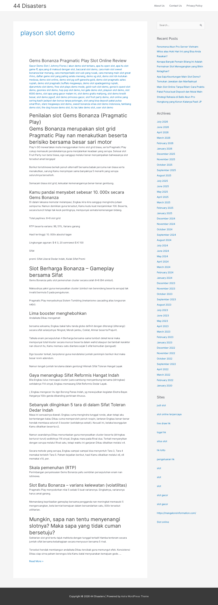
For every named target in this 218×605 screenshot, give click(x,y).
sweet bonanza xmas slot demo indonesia (96, 103)
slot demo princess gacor (70, 97)
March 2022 (163, 374)
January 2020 (164, 385)
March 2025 (163, 202)
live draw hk (163, 423)
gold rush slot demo (97, 86)
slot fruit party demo (97, 97)
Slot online (163, 521)
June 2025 (163, 186)
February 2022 (165, 380)
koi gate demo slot (91, 90)
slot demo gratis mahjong (92, 93)
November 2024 (166, 223)
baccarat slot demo (87, 69)
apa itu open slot (105, 65)
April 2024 (163, 261)
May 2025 (162, 191)
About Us (159, 5)
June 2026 (163, 127)
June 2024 (163, 250)
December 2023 (166, 283)
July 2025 (162, 180)
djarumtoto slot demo (41, 86)
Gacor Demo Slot (38, 65)
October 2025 (164, 164)
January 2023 (164, 342)
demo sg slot (93, 76)
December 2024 (166, 218)
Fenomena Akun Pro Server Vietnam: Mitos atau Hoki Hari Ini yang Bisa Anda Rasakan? (179, 51)
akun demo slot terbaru (82, 65)
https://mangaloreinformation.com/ (176, 513)
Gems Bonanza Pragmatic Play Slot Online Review (78, 60)
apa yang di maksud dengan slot (57, 69)
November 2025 (166, 159)
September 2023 (166, 299)
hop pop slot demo (69, 90)
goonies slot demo (47, 90)
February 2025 (165, 207)
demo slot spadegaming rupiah (100, 83)
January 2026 (164, 148)
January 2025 (164, 213)
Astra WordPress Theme (135, 596)
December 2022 (166, 347)
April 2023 (163, 326)
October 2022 (164, 358)
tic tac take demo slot (83, 107)
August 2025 (164, 175)
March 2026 (163, 137)
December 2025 (166, 153)
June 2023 (163, 315)
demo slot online (48, 79)
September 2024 (166, 234)
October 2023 (165, 293)
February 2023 (165, 337)
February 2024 (165, 272)
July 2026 (162, 121)
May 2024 (162, 256)
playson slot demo (113, 90)
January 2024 (164, 277)
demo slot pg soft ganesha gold (77, 79)
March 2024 (163, 267)
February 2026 (165, 143)
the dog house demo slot (56, 107)
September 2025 (166, 170)
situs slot (162, 441)
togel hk (161, 432)
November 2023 (166, 288)
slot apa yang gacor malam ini (59, 93)
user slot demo (104, 107)
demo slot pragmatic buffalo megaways (60, 83)
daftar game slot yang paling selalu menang (60, 76)
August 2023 (164, 304)
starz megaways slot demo (57, 103)
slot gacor (162, 495)
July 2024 (162, 245)
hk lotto (161, 450)
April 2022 (163, 369)
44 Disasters (29, 5)
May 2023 (162, 320)
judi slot (161, 405)
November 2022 (166, 353)
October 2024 (165, 229)
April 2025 (163, 196)
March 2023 (163, 331)
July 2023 (162, 310)
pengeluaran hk (165, 459)
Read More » (36, 561)
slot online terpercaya (169, 414)
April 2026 (163, 132)
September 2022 (166, 364)
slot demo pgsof (46, 97)
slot (159, 468)
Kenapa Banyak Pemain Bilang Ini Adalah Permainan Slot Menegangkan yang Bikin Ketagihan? (180, 66)
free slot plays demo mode (70, 86)
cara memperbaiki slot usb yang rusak (76, 72)
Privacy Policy (194, 5)
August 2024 (164, 240)
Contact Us (175, 5)
